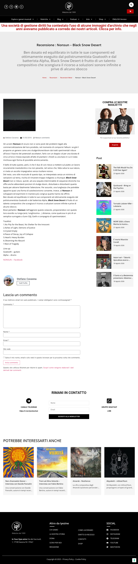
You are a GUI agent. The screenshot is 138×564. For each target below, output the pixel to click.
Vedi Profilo (23, 283)
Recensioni (53, 78)
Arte (88, 19)
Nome (6, 332)
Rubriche (44, 19)
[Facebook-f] (6, 7)
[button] (131, 4)
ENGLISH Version (120, 19)
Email (6, 340)
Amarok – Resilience (81, 481)
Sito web (6, 349)
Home (44, 78)
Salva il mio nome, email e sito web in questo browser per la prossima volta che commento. (42, 357)
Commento (8, 304)
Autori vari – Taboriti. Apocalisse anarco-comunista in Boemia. (122, 260)
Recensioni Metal (66, 78)
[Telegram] (16, 7)
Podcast (73, 19)
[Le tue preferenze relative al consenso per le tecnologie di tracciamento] (134, 560)
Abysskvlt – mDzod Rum (117, 481)
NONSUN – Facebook (12, 259)
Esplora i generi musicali (21, 19)
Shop (101, 19)
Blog (59, 19)
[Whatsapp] (21, 7)
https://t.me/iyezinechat (29, 411)
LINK (109, 411)
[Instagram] (11, 7)
